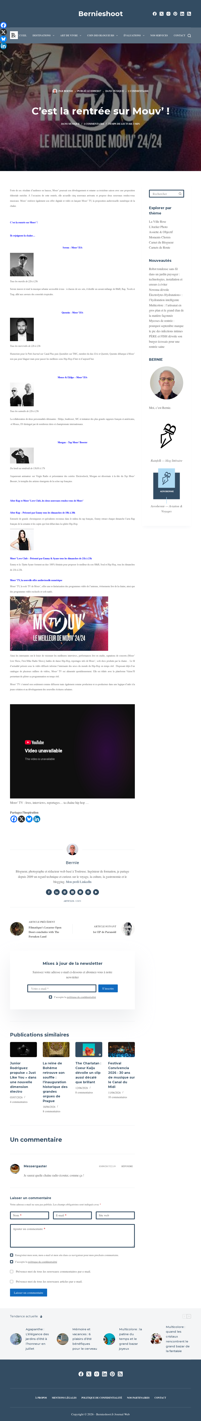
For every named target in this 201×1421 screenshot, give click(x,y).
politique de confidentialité (81, 997)
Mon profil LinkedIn (78, 882)
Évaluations (132, 35)
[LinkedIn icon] (57, 892)
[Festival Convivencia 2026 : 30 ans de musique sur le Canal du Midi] (121, 1049)
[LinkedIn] (182, 14)
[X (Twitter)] (162, 14)
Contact (179, 35)
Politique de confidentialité (101, 1397)
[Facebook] (155, 14)
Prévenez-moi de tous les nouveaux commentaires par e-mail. (53, 1271)
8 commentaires (51, 1111)
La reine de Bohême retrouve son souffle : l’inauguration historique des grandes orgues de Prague (55, 1082)
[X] (21, 819)
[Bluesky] (29, 819)
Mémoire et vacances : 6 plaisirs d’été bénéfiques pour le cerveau (84, 1338)
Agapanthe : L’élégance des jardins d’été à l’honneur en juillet (37, 1338)
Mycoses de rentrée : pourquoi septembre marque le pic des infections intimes (166, 326)
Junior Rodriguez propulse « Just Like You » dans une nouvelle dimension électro (23, 1077)
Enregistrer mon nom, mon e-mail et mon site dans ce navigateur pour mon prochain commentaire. (67, 1255)
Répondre (127, 1166)
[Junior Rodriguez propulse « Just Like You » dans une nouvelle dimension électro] (23, 1049)
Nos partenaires (138, 1397)
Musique (118, 91)
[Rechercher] (189, 35)
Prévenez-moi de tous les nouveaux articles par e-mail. (49, 1281)
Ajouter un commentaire (29, 1229)
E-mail (61, 1215)
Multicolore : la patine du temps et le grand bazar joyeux (130, 1338)
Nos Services (159, 35)
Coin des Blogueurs (100, 35)
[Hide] (1, 53)
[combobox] (163, 194)
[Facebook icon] (49, 892)
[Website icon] (65, 892)
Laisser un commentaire (28, 1293)
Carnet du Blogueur (161, 242)
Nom (17, 1215)
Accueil (21, 35)
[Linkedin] (36, 819)
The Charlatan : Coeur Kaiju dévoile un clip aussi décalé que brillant (88, 1072)
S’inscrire (108, 988)
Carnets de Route (159, 247)
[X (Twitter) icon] (72, 892)
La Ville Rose (157, 221)
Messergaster (35, 1166)
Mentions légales (64, 1397)
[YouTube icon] (96, 892)
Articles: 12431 (72, 900)
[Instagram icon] (80, 892)
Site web (104, 1215)
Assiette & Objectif (161, 232)
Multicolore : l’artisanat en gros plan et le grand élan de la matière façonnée (166, 310)
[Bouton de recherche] (180, 193)
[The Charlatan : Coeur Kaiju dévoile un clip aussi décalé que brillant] (88, 1049)
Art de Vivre (69, 35)
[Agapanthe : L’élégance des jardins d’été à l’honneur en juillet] (16, 1339)
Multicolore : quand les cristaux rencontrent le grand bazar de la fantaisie (178, 1339)
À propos (41, 1397)
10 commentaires (117, 1097)
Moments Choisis (160, 237)
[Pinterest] (175, 14)
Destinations (42, 35)
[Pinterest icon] (88, 892)
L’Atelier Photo (158, 227)
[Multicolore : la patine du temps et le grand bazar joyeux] (109, 1339)
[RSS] (189, 14)
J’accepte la (75, 997)
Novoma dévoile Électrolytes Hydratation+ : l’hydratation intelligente (165, 294)
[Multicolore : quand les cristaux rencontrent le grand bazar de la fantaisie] (156, 1339)
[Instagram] (168, 14)
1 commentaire (138, 91)
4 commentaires (18, 1102)
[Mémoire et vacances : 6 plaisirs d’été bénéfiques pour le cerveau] (63, 1339)
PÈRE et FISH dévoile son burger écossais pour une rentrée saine (165, 341)
